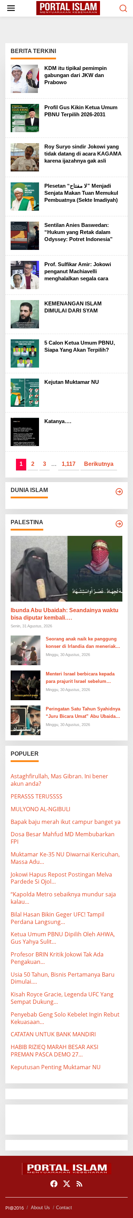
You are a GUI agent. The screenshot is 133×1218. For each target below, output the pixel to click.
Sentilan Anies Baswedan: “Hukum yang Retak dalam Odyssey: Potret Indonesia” (78, 232)
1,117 (69, 464)
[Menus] (11, 8)
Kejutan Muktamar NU (71, 382)
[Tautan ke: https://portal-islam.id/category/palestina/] (119, 524)
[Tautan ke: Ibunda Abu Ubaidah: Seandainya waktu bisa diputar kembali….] (66, 569)
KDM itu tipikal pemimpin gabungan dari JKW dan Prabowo (75, 75)
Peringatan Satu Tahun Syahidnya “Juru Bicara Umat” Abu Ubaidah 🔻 (83, 713)
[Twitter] (66, 1183)
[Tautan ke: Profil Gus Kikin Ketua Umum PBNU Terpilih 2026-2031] (25, 117)
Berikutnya (98, 464)
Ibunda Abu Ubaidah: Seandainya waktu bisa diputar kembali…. (64, 614)
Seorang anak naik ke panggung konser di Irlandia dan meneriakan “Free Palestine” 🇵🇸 (83, 643)
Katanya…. (57, 421)
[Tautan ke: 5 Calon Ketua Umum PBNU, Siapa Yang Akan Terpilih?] (25, 353)
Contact (64, 1207)
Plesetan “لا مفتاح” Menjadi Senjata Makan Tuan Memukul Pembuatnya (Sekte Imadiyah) (81, 193)
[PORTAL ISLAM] (68, 8)
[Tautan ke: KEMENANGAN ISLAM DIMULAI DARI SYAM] (25, 313)
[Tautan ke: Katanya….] (25, 431)
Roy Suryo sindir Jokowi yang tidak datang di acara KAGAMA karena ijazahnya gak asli (82, 154)
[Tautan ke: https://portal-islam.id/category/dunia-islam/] (119, 491)
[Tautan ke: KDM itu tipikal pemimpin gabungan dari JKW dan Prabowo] (25, 78)
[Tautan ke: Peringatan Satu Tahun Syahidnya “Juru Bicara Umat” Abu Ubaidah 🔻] (25, 720)
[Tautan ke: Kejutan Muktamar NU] (25, 392)
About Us (40, 1207)
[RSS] (79, 1183)
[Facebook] (54, 1183)
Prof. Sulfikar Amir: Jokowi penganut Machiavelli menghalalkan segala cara (77, 271)
